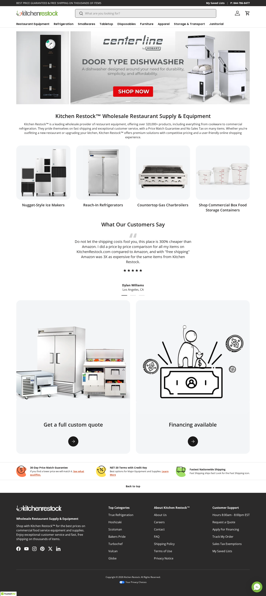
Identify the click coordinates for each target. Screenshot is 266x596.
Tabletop (106, 24)
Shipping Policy (164, 544)
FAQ (156, 537)
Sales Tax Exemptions (227, 544)
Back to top (133, 486)
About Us (160, 515)
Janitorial (216, 24)
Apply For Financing (225, 529)
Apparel (164, 24)
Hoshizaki (115, 522)
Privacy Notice (163, 558)
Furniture (146, 24)
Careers (159, 522)
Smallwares (86, 24)
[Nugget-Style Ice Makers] (43, 173)
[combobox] (145, 13)
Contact (159, 529)
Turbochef (115, 544)
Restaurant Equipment (32, 24)
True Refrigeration (120, 515)
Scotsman (115, 529)
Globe (112, 558)
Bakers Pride (117, 537)
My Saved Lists (215, 3)
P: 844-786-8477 (240, 3)
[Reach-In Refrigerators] (103, 173)
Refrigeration (63, 24)
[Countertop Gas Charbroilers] (163, 173)
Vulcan (113, 551)
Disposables (126, 24)
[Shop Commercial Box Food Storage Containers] (223, 173)
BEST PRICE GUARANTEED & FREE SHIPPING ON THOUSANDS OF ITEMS (58, 3)
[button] (248, 13)
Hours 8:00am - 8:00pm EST (231, 515)
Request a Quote (223, 522)
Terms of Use (163, 551)
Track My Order (222, 537)
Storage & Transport (189, 24)
